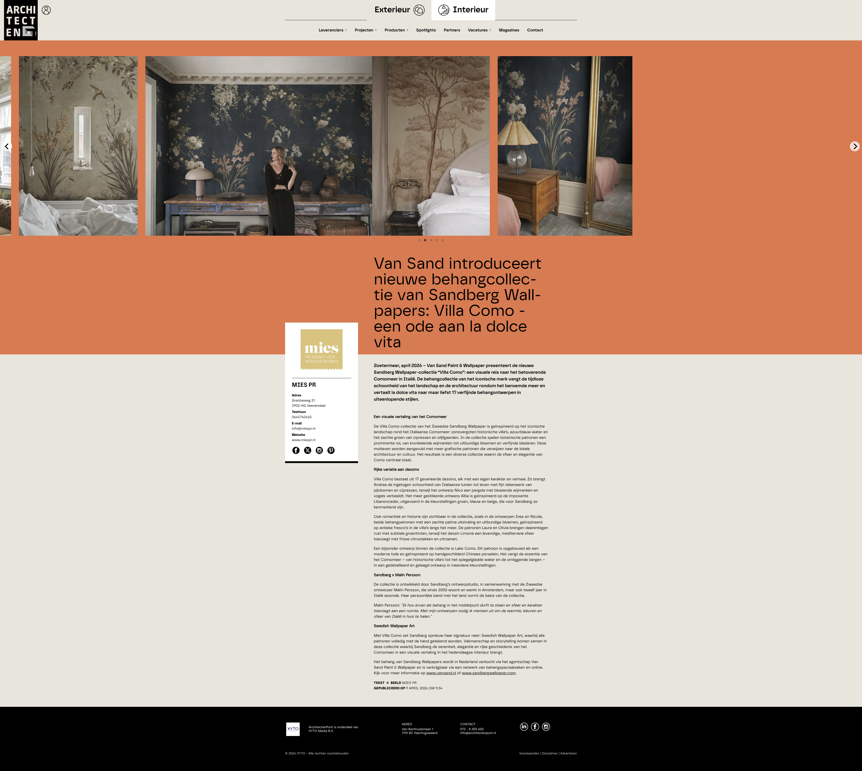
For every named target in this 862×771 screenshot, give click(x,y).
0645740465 (302, 417)
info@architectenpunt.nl (478, 733)
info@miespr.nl (303, 428)
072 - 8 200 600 (472, 729)
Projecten (364, 30)
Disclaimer (550, 753)
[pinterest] (331, 453)
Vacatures (478, 30)
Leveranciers (331, 30)
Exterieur (392, 10)
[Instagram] (546, 727)
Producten (395, 30)
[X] (307, 453)
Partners (452, 30)
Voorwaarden (529, 753)
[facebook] (296, 453)
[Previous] (7, 146)
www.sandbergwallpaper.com (489, 673)
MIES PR (304, 385)
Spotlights (426, 30)
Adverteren (568, 753)
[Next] (855, 146)
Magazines (509, 30)
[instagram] (319, 453)
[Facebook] (535, 727)
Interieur (470, 10)
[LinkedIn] (524, 727)
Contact (535, 30)
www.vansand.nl (441, 673)
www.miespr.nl (303, 440)
